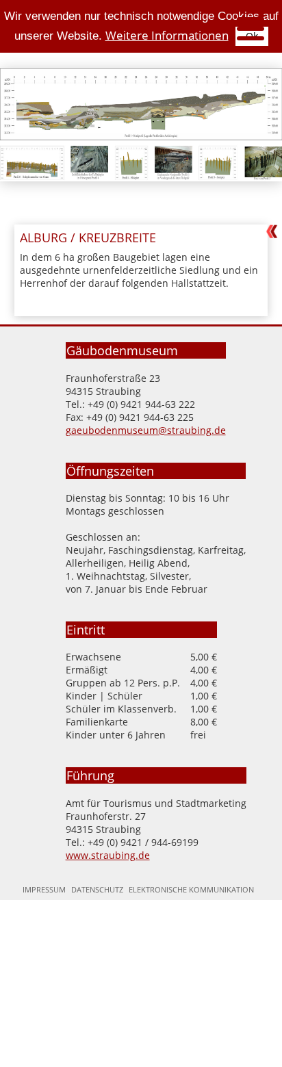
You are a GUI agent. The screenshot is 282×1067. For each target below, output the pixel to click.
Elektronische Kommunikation (191, 889)
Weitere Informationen (167, 35)
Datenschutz (97, 889)
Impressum (44, 889)
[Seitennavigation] (247, 30)
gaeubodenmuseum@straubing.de (146, 430)
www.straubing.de (108, 855)
